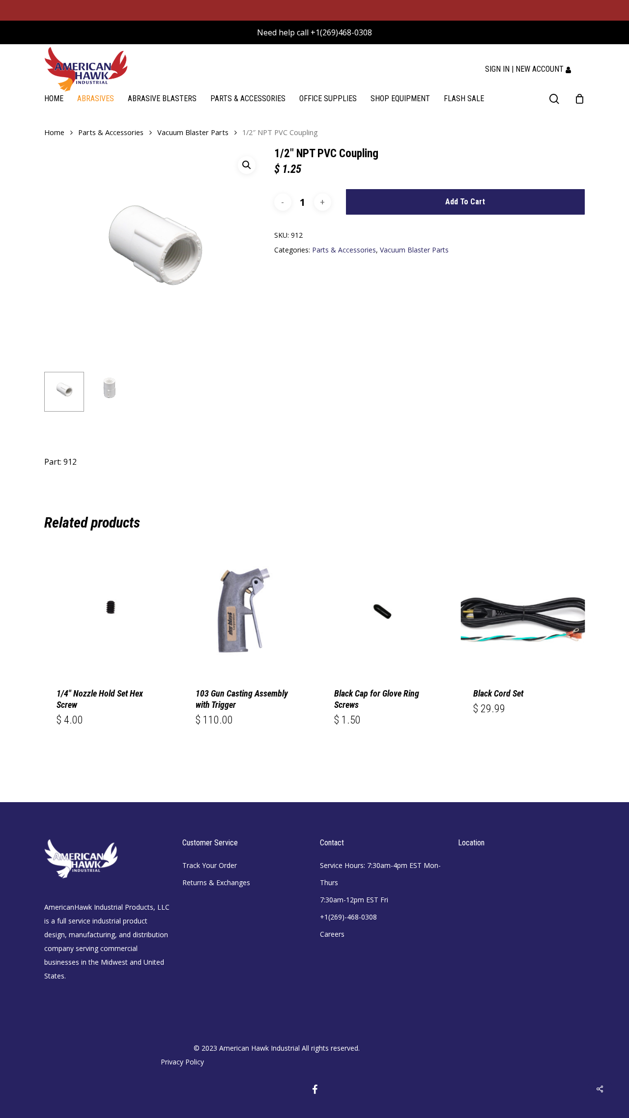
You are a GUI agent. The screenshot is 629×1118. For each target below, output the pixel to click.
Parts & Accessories (110, 132)
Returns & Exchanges (216, 882)
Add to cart (465, 201)
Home (54, 132)
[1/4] (106, 612)
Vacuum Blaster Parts (193, 132)
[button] (247, 165)
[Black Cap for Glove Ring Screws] (384, 612)
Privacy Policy (182, 1061)
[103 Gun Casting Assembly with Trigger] (245, 612)
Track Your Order (209, 865)
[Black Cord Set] (523, 612)
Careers (332, 934)
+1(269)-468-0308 (348, 917)
